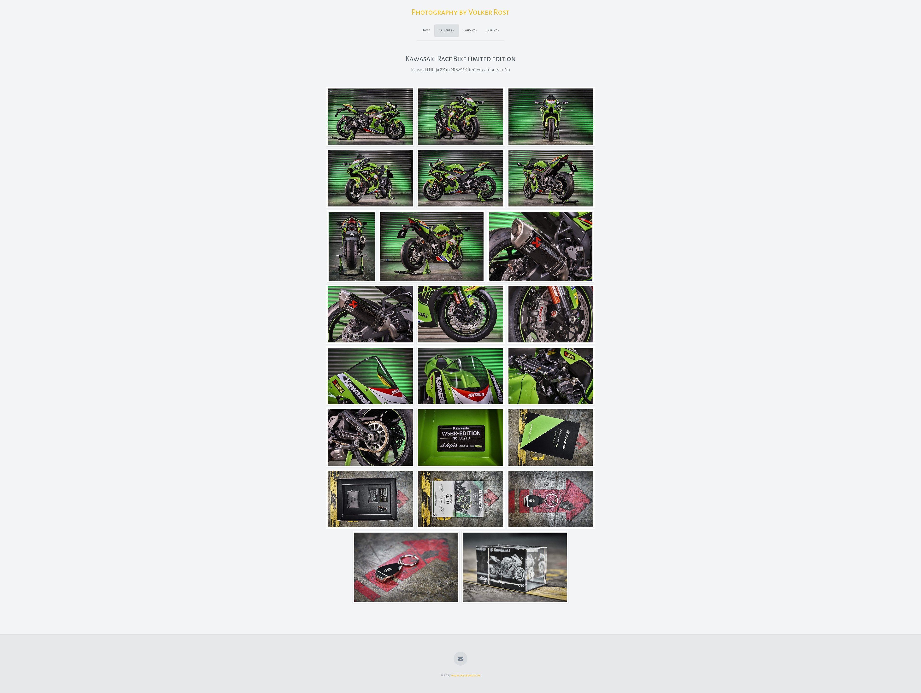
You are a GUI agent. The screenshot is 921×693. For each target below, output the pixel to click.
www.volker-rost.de (465, 675)
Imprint (491, 30)
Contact (469, 30)
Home (426, 30)
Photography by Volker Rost (460, 12)
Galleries (445, 30)
